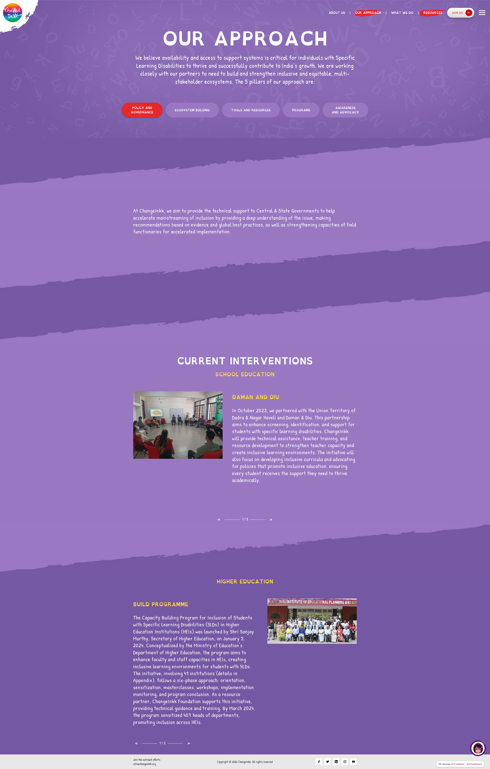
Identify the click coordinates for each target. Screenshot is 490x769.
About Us (337, 12)
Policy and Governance (142, 110)
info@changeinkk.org (144, 764)
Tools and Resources (251, 110)
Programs (301, 110)
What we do (402, 12)
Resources (433, 12)
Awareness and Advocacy (345, 110)
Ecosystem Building (192, 110)
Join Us (457, 12)
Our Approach (368, 12)
